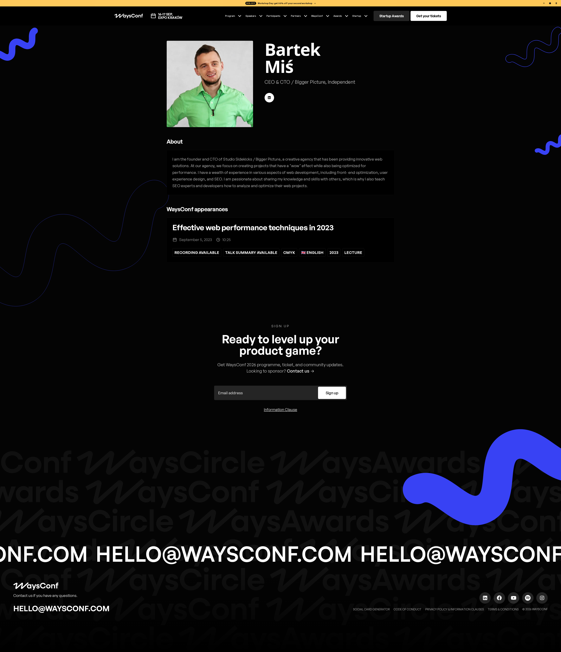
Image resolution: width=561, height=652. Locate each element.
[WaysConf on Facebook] (499, 598)
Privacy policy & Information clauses (454, 609)
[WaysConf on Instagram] (542, 598)
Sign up (332, 392)
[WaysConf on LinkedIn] (485, 598)
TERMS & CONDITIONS (503, 609)
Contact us (298, 371)
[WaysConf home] (128, 16)
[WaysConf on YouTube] (513, 598)
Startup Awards (391, 16)
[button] (233, 16)
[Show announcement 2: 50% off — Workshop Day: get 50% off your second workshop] (550, 3)
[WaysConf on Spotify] (528, 598)
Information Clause (280, 409)
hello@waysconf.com (61, 608)
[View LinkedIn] (269, 97)
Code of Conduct (407, 609)
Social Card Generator (371, 609)
